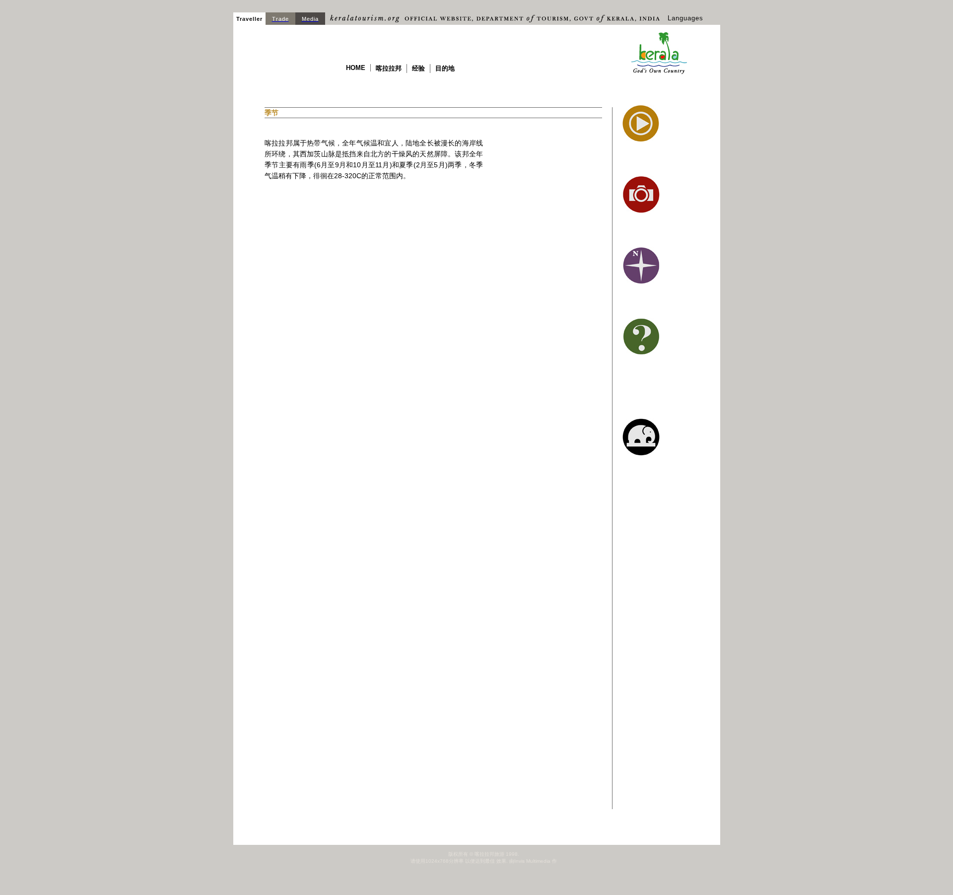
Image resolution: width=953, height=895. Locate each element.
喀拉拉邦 (389, 68)
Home (355, 67)
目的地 (445, 68)
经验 (418, 68)
